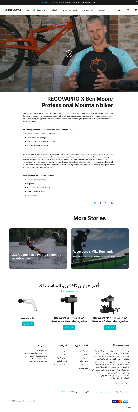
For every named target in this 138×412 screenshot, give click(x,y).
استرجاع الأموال (61, 358)
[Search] (128, 10)
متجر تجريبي (83, 368)
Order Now (44, 2)
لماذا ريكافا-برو (88, 10)
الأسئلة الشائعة (62, 361)
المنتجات (101, 10)
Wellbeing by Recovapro (35, 10)
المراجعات (84, 365)
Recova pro (121, 345)
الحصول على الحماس (70, 10)
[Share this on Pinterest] (106, 202)
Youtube (117, 383)
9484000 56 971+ (67, 392)
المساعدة (54, 10)
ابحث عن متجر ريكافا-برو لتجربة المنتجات (102, 392)
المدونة (85, 358)
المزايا (86, 354)
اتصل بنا (64, 351)
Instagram (122, 383)
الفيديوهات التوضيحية (60, 365)
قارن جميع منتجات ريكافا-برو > (69, 291)
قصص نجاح (84, 361)
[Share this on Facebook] (100, 202)
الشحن (65, 354)
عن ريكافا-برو (83, 351)
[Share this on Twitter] (94, 202)
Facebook (126, 383)
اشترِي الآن (110, 327)
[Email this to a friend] (112, 202)
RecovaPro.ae (10, 11)
